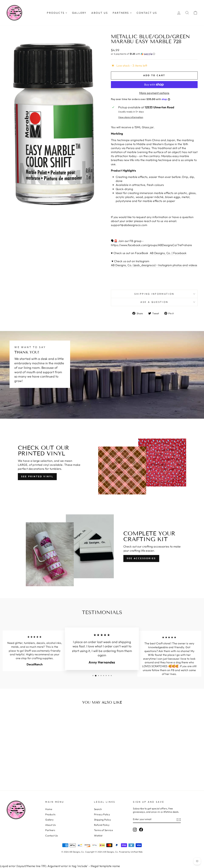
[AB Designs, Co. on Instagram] (135, 830)
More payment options (154, 93)
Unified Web (137, 851)
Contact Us (51, 835)
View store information (130, 117)
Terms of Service (103, 830)
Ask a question (154, 302)
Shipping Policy (102, 819)
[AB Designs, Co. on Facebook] (141, 830)
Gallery (49, 819)
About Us (50, 824)
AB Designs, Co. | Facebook (167, 253)
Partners (50, 830)
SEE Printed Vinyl (37, 476)
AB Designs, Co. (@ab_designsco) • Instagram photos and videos (154, 265)
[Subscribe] (179, 819)
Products (50, 814)
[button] (154, 53)
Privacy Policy (102, 814)
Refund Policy (102, 824)
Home (48, 809)
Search (98, 809)
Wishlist (98, 835)
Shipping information (154, 293)
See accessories (141, 558)
